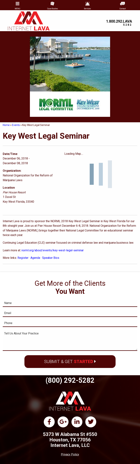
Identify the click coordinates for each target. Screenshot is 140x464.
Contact (122, 9)
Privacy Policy (70, 454)
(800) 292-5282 (70, 380)
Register (23, 258)
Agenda (35, 258)
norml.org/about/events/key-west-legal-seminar (53, 250)
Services (87, 9)
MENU (17, 9)
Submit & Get (68, 361)
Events (16, 125)
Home (6, 125)
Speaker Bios (50, 258)
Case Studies (52, 9)
